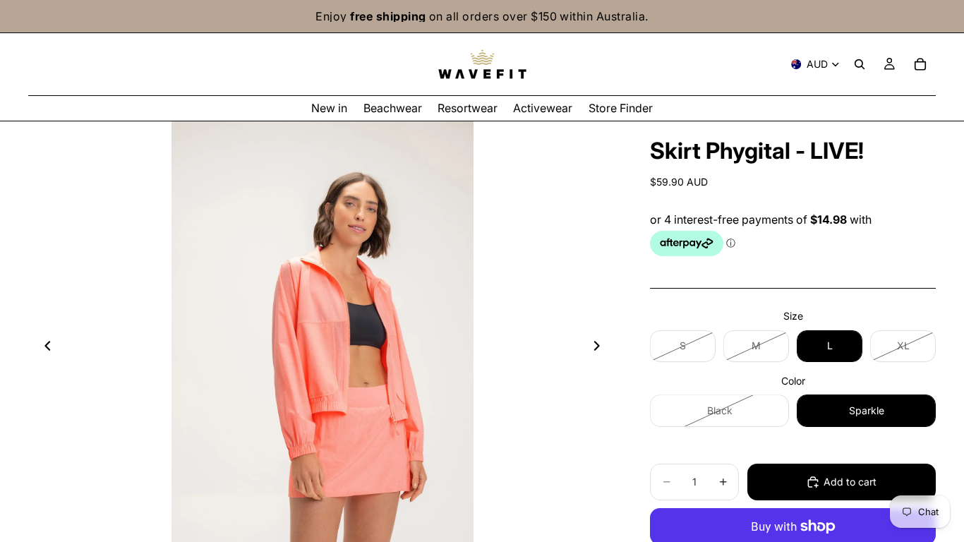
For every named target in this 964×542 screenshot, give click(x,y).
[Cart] (920, 64)
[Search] (859, 64)
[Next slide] (600, 347)
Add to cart (850, 482)
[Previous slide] (43, 347)
